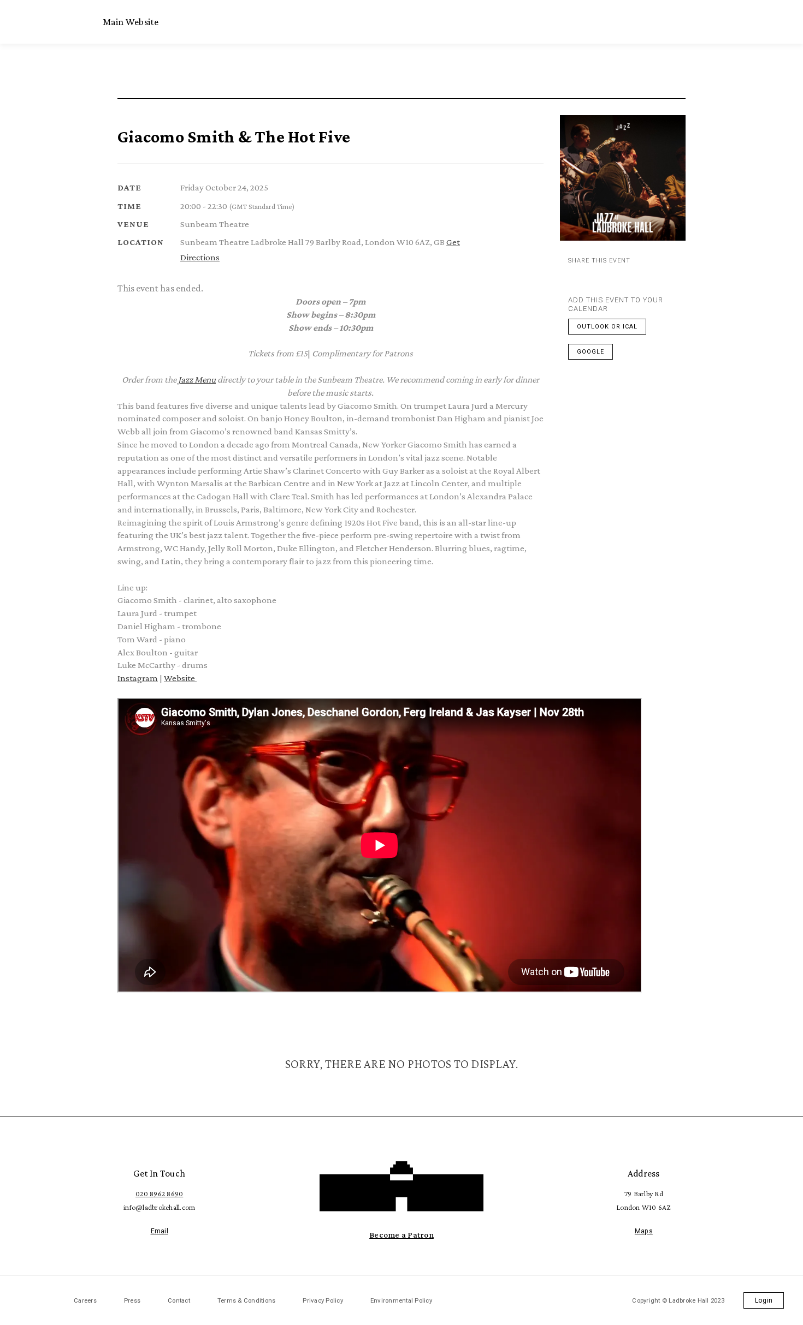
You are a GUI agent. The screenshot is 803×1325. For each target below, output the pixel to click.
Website (180, 678)
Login (763, 1300)
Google (590, 351)
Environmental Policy (401, 1300)
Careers (85, 1300)
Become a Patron (401, 1234)
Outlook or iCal (607, 326)
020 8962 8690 (159, 1193)
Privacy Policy (323, 1300)
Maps (644, 1231)
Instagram (137, 678)
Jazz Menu (197, 379)
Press (132, 1300)
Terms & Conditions (246, 1300)
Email (159, 1231)
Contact (179, 1300)
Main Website (131, 21)
